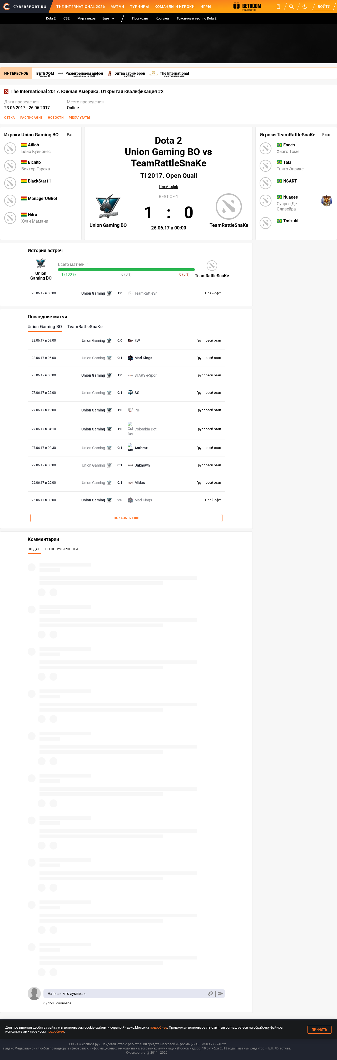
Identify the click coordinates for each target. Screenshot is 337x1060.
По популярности (61, 549)
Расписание (31, 117)
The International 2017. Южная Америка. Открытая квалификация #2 (87, 91)
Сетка (9, 117)
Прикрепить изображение (210, 994)
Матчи (117, 6)
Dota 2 (51, 18)
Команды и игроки (175, 6)
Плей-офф (168, 186)
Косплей (162, 18)
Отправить (221, 994)
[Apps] (278, 6)
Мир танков (86, 18)
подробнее (158, 1027)
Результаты (79, 117)
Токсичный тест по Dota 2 (196, 18)
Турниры (139, 6)
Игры (205, 6)
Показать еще (126, 518)
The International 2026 (80, 6)
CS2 (66, 18)
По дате (34, 549)
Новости (56, 117)
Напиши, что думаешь (67, 993)
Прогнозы (140, 18)
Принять (320, 1030)
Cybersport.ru (135, 1052)
